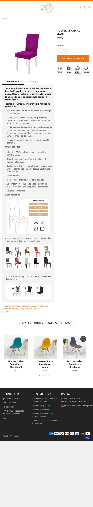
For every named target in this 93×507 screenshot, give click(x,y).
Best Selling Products (19, 306)
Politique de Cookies (40, 410)
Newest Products (33, 308)
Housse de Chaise (35, 306)
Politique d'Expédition (41, 406)
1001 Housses (14, 436)
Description (13, 81)
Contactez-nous (9, 403)
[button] (39, 376)
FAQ (4, 418)
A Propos (34, 81)
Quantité (60, 46)
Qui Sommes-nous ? (11, 399)
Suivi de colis (8, 407)
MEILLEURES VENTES (17, 308)
